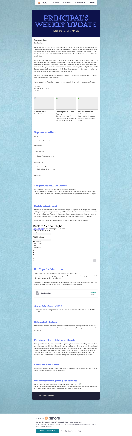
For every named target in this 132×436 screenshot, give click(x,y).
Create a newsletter (47, 431)
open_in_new (95, 260)
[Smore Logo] (42, 2)
